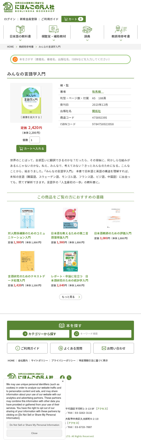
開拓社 (96, 111)
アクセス (102, 408)
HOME (11, 360)
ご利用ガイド (49, 19)
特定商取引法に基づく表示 (93, 360)
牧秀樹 (98, 91)
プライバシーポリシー (63, 360)
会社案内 (23, 360)
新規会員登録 (28, 19)
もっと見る (68, 297)
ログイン (10, 19)
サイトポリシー (39, 360)
